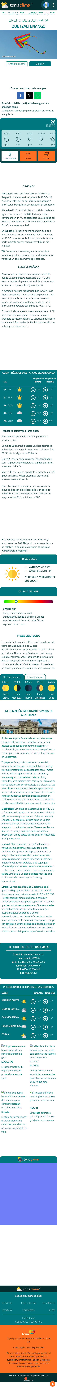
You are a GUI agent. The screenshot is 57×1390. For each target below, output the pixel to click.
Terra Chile (7, 1303)
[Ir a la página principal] (17, 5)
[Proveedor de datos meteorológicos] (28, 1379)
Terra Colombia (28, 1303)
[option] (9, 156)
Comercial (21, 1322)
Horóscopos (28, 1310)
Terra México (48, 1303)
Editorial (36, 1322)
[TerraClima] (46, 5)
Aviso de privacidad (35, 1347)
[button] (53, 5)
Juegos (52, 1310)
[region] (28, 77)
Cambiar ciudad (16, 64)
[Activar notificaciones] (52, 1384)
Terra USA (7, 1310)
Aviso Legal (18, 1347)
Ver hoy (40, 64)
